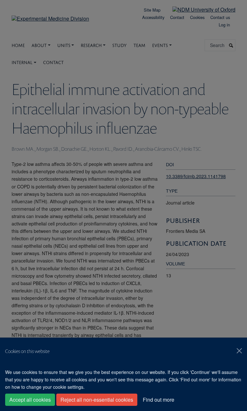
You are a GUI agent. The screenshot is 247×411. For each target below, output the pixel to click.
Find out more (158, 399)
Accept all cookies (30, 399)
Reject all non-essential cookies (96, 399)
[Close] (239, 351)
